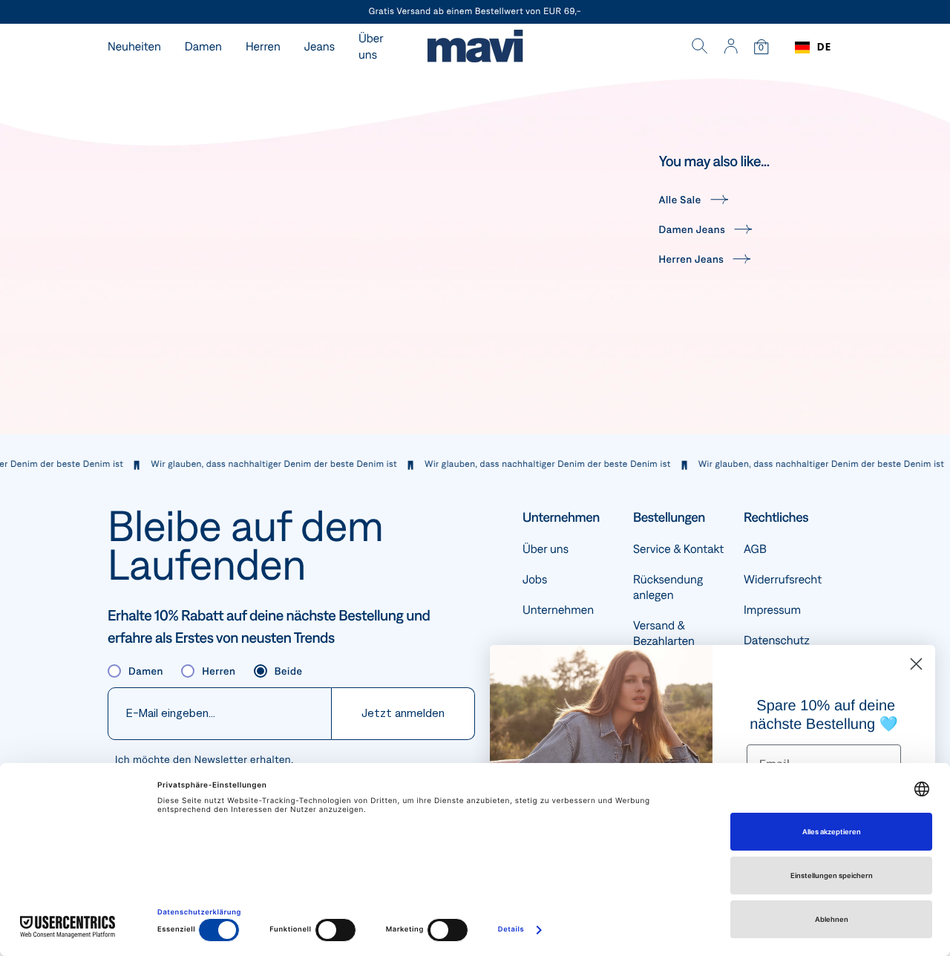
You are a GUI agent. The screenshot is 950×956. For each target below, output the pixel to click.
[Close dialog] (916, 664)
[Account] (730, 47)
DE (824, 47)
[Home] (475, 48)
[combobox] (813, 47)
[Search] (700, 47)
